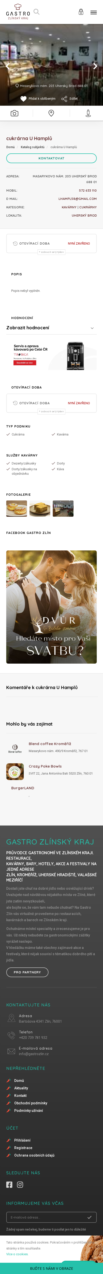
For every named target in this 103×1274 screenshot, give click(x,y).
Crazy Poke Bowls (45, 766)
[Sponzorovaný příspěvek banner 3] (51, 607)
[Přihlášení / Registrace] (81, 11)
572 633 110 (88, 190)
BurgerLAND (22, 788)
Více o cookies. (17, 1254)
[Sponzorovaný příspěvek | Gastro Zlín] (51, 355)
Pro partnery (27, 972)
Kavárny (69, 207)
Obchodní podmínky (30, 1103)
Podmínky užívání (28, 1111)
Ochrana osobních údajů (34, 1155)
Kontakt (20, 1096)
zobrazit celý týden (52, 252)
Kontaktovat (51, 158)
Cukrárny (88, 207)
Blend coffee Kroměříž (50, 743)
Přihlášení (22, 1140)
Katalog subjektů (32, 147)
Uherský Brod (84, 215)
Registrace (23, 1148)
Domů (10, 147)
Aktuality (21, 1088)
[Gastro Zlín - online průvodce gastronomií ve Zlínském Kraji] (18, 12)
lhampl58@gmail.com (77, 199)
